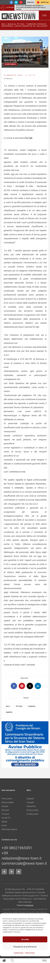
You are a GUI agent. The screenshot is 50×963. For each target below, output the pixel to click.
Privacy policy (33, 810)
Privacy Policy (30, 953)
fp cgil (19, 706)
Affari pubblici (8, 802)
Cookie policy (32, 814)
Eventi (4, 825)
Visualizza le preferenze (25, 947)
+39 (5, 853)
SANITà (9, 712)
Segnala (30, 798)
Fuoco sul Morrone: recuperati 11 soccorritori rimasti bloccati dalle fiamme (30, 7)
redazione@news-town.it (21, 858)
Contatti (30, 802)
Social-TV (6, 818)
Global (4, 821)
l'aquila (31, 706)
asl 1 (8, 706)
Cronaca (5, 814)
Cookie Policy (19, 953)
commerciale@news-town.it (24, 863)
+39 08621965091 (17, 848)
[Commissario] (25, 744)
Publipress (29, 905)
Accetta (25, 939)
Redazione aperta (9, 829)
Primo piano (7, 798)
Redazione (31, 806)
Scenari (5, 806)
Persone (5, 810)
